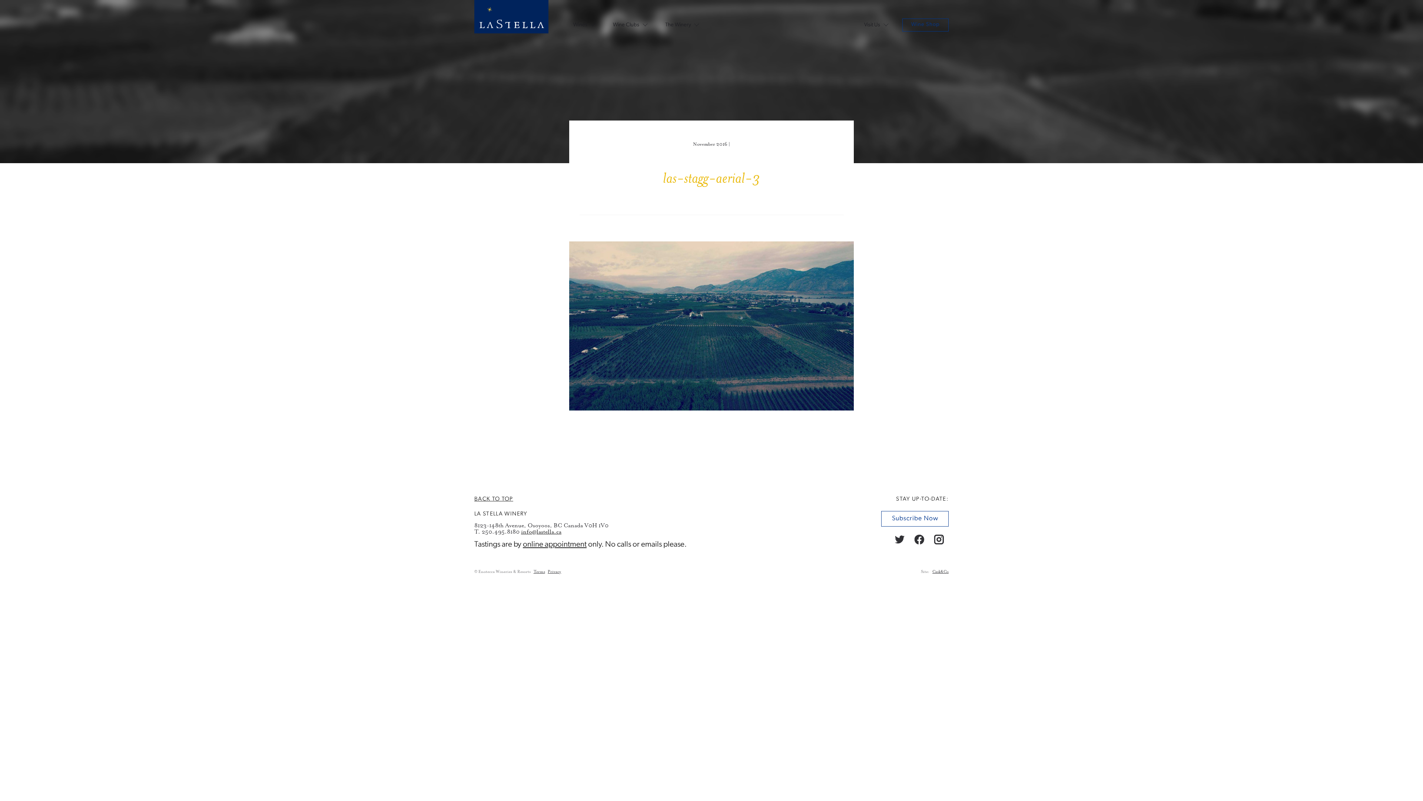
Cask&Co (940, 572)
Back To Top (493, 499)
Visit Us (872, 25)
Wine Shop (925, 24)
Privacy (554, 572)
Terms (539, 572)
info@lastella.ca (541, 532)
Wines (580, 25)
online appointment (555, 544)
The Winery (678, 25)
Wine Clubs (626, 25)
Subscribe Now (915, 519)
